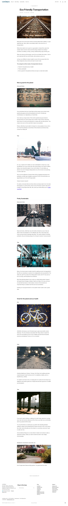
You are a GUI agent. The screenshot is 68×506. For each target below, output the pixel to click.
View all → (39, 494)
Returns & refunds (55, 487)
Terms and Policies (34, 502)
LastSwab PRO (39, 487)
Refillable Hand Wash (40, 493)
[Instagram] (65, 502)
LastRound (39, 489)
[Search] (60, 2)
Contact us (54, 491)
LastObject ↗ (13, 502)
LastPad (38, 490)
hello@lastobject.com (10, 499)
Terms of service (55, 489)
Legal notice (54, 490)
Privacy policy (54, 488)
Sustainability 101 (35, 5)
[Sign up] (34, 488)
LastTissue (39, 488)
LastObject (6, 502)
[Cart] (65, 2)
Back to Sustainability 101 (34, 475)
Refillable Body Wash (40, 491)
